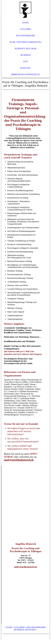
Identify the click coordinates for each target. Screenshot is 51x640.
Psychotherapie (25, 35)
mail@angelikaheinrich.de (19, 459)
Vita (25, 61)
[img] (25, 9)
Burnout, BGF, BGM (25, 48)
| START (8, 627)
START (25, 23)
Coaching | (20, 627)
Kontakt (25, 68)
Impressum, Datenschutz (25, 74)
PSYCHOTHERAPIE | (36, 627)
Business (26, 55)
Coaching (25, 29)
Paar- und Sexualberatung (26, 42)
